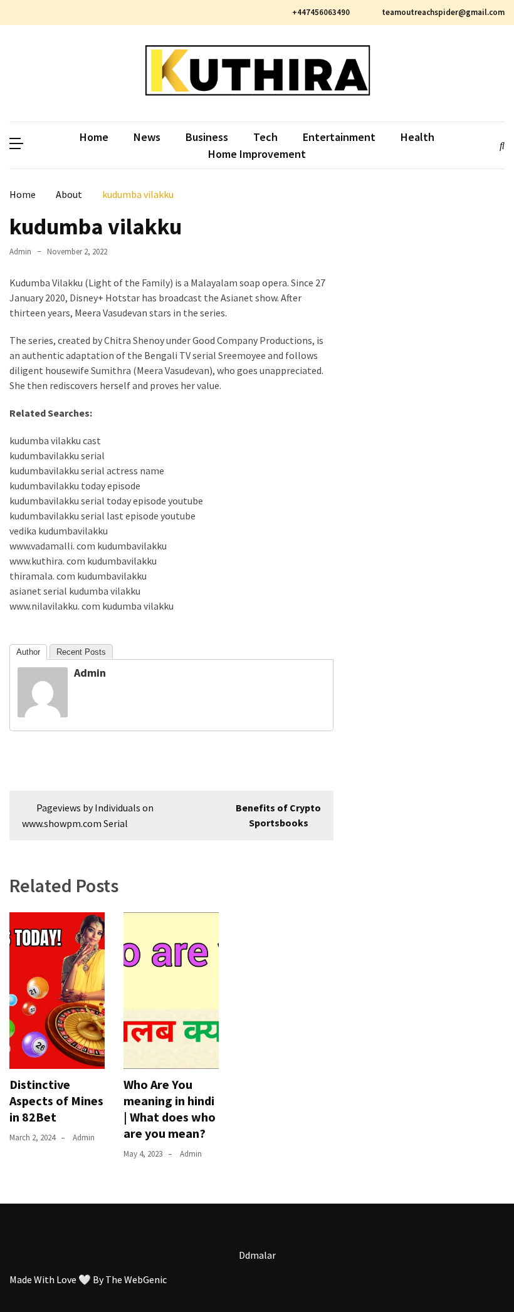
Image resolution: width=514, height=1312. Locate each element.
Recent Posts (81, 652)
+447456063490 (321, 12)
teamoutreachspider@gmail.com (442, 12)
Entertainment (339, 137)
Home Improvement (257, 154)
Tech (265, 137)
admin (20, 251)
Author (28, 652)
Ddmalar (257, 1255)
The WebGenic (136, 1279)
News (147, 137)
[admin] (43, 713)
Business (207, 137)
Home (94, 137)
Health (417, 137)
